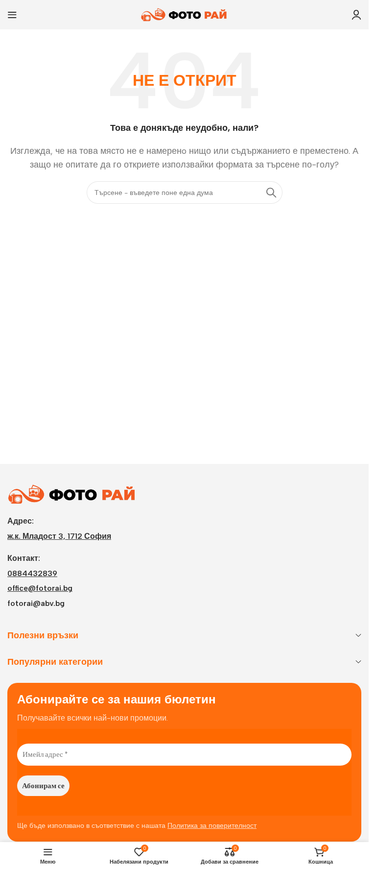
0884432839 (32, 573)
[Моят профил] (356, 14)
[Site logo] (185, 14)
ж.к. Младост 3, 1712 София (59, 536)
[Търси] (271, 192)
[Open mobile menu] (12, 14)
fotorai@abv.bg (36, 603)
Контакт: (23, 558)
